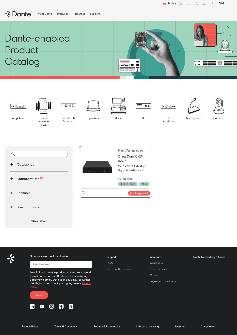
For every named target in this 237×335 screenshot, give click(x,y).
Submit (39, 295)
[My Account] (196, 3)
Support (111, 256)
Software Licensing (147, 326)
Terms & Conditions (65, 326)
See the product (139, 193)
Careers (154, 275)
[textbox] (169, 3)
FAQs (110, 262)
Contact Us (156, 262)
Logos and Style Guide (163, 281)
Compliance (208, 326)
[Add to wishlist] (83, 193)
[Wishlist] (204, 3)
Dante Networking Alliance (209, 256)
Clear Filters (39, 221)
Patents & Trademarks (107, 326)
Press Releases (158, 269)
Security (180, 326)
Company (156, 256)
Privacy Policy (30, 326)
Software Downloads (119, 269)
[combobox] (169, 3)
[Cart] (188, 3)
